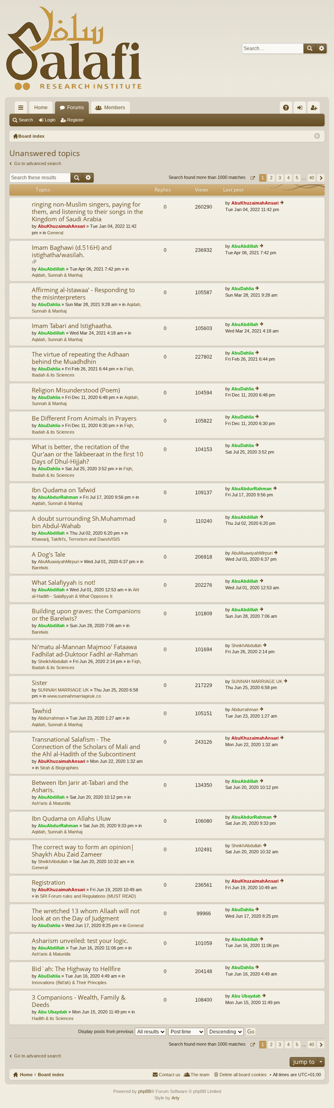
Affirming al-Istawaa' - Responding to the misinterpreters (83, 293)
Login (50, 119)
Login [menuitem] (301, 109)
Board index (51, 1074)
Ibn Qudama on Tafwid (63, 490)
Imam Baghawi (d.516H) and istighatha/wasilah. (72, 251)
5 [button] (297, 177)
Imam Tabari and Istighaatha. (72, 326)
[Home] (74, 48)
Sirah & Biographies (59, 767)
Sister (39, 683)
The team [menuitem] (200, 1074)
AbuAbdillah (51, 269)
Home (41, 107)
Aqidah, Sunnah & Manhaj (57, 275)
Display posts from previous (106, 1031)
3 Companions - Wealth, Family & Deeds (78, 1001)
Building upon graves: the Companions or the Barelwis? (86, 614)
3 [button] (280, 177)
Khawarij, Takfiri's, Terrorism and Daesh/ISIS (76, 539)
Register (75, 119)
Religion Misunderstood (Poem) (76, 390)
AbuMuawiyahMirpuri (58, 561)
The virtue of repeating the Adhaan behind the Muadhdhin (80, 358)
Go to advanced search (37, 163)
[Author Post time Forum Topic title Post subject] (187, 1031)
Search (309, 48)
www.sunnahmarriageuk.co (74, 696)
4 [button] (288, 177)
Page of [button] (252, 178)
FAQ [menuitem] (288, 109)
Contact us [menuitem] (169, 1074)
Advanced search (321, 48)
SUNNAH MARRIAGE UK (63, 689)
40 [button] (311, 177)
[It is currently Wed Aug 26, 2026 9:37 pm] (317, 136)
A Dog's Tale (48, 554)
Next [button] (321, 178)
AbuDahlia (49, 304)
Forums (75, 107)
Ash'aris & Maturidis (51, 803)
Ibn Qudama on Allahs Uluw (71, 818)
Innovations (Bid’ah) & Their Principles (69, 982)
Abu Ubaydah (52, 1011)
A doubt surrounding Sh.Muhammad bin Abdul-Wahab (83, 522)
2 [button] (271, 177)
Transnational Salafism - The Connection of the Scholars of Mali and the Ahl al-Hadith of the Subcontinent (86, 747)
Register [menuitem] (315, 109)
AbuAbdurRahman (58, 497)
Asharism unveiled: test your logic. (80, 941)
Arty (175, 1097)
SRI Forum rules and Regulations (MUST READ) (88, 896)
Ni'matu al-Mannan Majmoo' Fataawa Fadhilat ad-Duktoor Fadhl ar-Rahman (85, 650)
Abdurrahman (51, 718)
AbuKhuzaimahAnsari (61, 226)
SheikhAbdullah (53, 661)
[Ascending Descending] (225, 1031)
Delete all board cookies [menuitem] (243, 1074)
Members (114, 107)
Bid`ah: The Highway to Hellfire (76, 969)
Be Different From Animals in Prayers (84, 418)
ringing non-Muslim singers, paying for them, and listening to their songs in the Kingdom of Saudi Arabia (87, 211)
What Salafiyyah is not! (63, 582)
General (55, 232)
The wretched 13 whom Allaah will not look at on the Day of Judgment (86, 914)
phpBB (144, 1091)
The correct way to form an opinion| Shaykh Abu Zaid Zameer (83, 850)
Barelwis (40, 567)
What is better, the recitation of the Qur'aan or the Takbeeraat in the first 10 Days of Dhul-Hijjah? (87, 454)
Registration (48, 882)
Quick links (22, 109)
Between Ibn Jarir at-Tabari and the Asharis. (80, 786)
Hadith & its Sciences (53, 1018)
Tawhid (41, 711)
